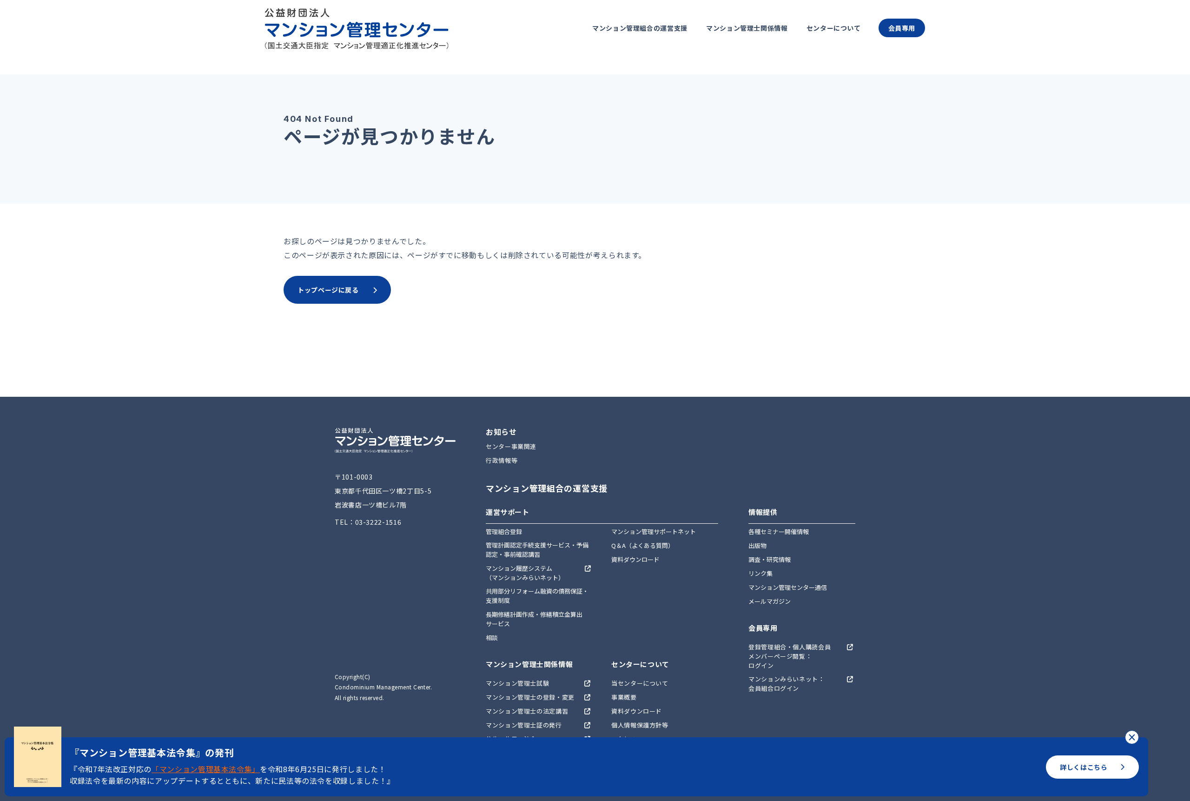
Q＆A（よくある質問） (642, 545)
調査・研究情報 (769, 559)
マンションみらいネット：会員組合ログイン (786, 683)
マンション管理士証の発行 (524, 725)
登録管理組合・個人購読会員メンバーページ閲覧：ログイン (789, 656)
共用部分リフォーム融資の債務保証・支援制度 (537, 596)
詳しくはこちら (1083, 767)
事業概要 (624, 697)
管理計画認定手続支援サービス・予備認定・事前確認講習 (537, 550)
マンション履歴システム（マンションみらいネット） (525, 573)
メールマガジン (769, 601)
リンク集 (760, 573)
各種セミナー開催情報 (778, 531)
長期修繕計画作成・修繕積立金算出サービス (534, 619)
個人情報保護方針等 (639, 725)
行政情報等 (501, 460)
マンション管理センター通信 (787, 587)
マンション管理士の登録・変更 (530, 697)
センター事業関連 (511, 446)
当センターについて (639, 683)
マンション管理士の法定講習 (527, 711)
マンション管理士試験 (517, 683)
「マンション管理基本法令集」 (206, 768)
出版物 (757, 545)
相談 (492, 637)
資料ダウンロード (635, 559)
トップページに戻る (328, 289)
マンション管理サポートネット (653, 531)
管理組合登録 (504, 531)
